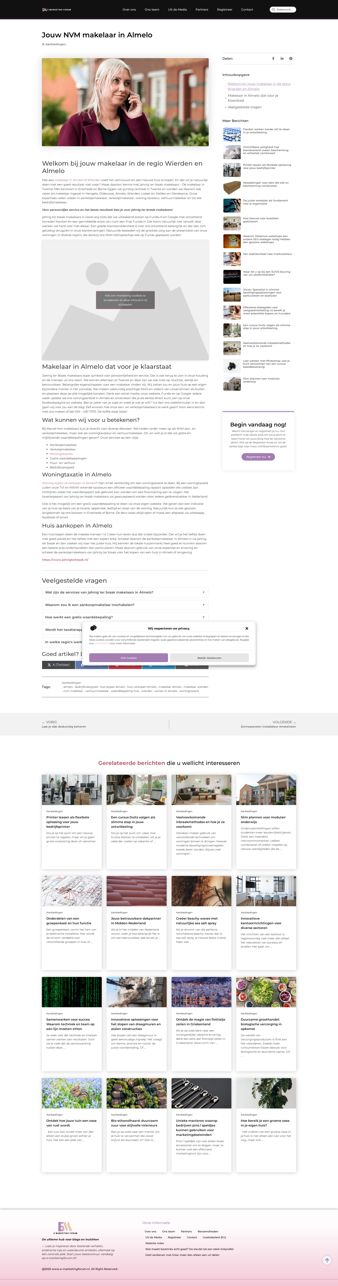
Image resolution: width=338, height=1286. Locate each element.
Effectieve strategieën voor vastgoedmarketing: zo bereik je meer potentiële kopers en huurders (266, 310)
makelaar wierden (196, 687)
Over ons (129, 9)
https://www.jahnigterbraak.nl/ (65, 560)
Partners (202, 9)
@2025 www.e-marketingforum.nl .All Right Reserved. (80, 1269)
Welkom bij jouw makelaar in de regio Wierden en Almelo (259, 86)
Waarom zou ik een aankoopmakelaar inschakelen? (125, 605)
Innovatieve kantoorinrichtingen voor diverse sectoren (261, 923)
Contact (247, 9)
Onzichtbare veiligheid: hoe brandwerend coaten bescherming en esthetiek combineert (266, 150)
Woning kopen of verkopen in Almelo (69, 483)
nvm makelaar (73, 691)
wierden (146, 691)
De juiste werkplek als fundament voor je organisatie (265, 202)
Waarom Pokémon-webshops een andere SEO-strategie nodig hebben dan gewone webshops (266, 239)
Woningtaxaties (61, 454)
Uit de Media (177, 9)
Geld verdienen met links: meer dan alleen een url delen (182, 1254)
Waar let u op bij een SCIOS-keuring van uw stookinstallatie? (266, 273)
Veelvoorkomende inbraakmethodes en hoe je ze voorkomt (266, 344)
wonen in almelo (166, 691)
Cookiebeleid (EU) (214, 1237)
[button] (247, 628)
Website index (154, 1243)
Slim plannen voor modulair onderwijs (261, 380)
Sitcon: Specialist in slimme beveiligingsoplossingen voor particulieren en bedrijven (262, 292)
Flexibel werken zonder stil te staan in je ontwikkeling (266, 131)
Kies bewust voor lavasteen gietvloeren (261, 220)
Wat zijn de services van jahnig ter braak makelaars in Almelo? (125, 592)
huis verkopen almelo (141, 687)
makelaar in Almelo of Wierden (77, 180)
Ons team (152, 9)
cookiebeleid (101, 643)
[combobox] (283, 10)
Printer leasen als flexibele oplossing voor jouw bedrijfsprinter (267, 166)
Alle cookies (129, 657)
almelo (68, 687)
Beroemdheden (208, 1231)
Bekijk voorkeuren (209, 657)
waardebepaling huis (125, 691)
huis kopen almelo (112, 687)
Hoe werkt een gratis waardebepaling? (125, 617)
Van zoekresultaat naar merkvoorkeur (267, 253)
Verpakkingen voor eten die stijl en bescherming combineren (266, 184)
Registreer (224, 9)
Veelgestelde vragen (245, 107)
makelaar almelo (170, 687)
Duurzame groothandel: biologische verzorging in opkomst (261, 1024)
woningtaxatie (189, 691)
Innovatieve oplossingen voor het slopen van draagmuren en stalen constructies (136, 1024)
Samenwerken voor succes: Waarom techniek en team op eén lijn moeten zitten (70, 1024)
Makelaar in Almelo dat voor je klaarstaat (253, 98)
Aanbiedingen (56, 44)
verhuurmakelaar (97, 691)
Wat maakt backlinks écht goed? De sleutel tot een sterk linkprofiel (189, 1249)
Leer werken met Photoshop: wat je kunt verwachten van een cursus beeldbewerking (266, 363)
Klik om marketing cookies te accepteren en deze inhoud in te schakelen (125, 300)
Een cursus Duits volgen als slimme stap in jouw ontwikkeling (266, 327)
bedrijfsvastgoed (86, 687)
